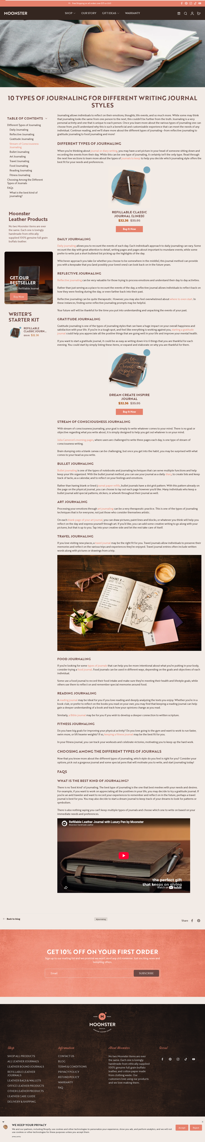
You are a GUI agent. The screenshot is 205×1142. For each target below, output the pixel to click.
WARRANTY (65, 1082)
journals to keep (130, 158)
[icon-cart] (198, 13)
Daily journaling (66, 246)
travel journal (103, 543)
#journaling (101, 919)
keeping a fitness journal (118, 734)
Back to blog (13, 918)
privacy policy (16, 1137)
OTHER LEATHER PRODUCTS (26, 1091)
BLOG (61, 1061)
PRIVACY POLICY (68, 1072)
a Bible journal (77, 715)
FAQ (60, 1087)
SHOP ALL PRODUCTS (21, 1056)
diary (169, 474)
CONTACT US (66, 1056)
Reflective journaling (69, 280)
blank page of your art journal (85, 520)
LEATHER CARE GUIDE (21, 1096)
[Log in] (192, 13)
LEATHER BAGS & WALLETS (24, 1080)
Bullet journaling (67, 470)
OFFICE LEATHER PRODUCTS (26, 1085)
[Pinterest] (186, 3)
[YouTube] (199, 3)
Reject (196, 1127)
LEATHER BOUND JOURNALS (26, 1066)
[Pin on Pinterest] (198, 920)
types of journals (97, 665)
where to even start (181, 299)
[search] (185, 13)
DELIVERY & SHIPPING (22, 1101)
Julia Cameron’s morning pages (75, 440)
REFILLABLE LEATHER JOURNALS (21, 1073)
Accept (182, 1127)
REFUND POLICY (68, 1077)
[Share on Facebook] (192, 920)
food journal (85, 669)
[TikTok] (195, 3)
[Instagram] (190, 3)
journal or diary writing (104, 151)
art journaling (105, 508)
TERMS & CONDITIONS (72, 1066)
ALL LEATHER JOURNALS (23, 1061)
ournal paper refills (109, 485)
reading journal (68, 700)
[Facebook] (181, 3)
